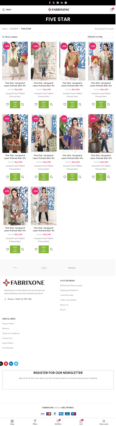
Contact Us (7, 338)
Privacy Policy (8, 323)
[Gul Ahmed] (72, 268)
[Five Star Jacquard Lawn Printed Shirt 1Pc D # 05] (15, 133)
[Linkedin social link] (62, 3)
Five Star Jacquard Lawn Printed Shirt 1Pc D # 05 (15, 158)
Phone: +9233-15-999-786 (19, 299)
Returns (5, 328)
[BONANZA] (44, 268)
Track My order (66, 295)
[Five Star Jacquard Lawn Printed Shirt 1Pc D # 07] (72, 133)
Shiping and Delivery (69, 290)
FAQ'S (63, 309)
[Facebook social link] (49, 3)
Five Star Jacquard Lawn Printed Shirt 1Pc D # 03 (72, 86)
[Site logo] (58, 9)
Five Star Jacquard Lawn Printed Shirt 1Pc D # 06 (44, 158)
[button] (15, 104)
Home (4, 28)
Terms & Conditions (11, 333)
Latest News (7, 343)
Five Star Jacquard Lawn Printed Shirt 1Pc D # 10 (44, 231)
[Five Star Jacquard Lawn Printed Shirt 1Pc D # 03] (72, 61)
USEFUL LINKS (8, 318)
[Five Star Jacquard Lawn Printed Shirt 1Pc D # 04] (101, 61)
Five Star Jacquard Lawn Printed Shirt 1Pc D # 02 (44, 86)
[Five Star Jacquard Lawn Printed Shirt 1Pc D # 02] (44, 61)
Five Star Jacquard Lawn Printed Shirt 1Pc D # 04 (101, 86)
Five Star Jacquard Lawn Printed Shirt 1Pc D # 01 (15, 86)
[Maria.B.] (100, 268)
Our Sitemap (7, 348)
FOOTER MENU (67, 280)
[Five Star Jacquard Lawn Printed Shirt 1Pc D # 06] (44, 133)
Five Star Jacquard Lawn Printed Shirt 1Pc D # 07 (72, 158)
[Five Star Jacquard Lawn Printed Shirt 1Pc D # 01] (15, 61)
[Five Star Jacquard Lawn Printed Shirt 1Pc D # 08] (101, 133)
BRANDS (14, 28)
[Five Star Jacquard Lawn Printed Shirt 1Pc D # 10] (44, 206)
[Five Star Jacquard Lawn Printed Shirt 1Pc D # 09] (15, 206)
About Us (64, 305)
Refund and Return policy (71, 285)
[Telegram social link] (66, 3)
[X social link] (53, 3)
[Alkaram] (16, 268)
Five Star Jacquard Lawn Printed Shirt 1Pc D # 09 (15, 231)
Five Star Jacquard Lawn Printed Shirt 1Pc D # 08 (101, 158)
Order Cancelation (68, 300)
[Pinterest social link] (58, 3)
